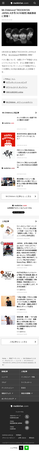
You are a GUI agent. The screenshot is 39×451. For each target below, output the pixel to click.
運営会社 (31, 438)
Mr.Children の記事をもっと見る (18, 196)
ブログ (4, 382)
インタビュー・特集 (28, 377)
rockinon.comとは (7, 435)
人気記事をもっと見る (18, 342)
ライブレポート (26, 382)
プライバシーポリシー (8, 438)
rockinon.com (19, 3)
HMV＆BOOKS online (14, 92)
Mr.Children (13, 55)
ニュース (5, 377)
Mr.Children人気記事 (10, 113)
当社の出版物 (25, 393)
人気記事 (5, 221)
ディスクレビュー (8, 388)
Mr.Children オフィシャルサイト (19, 102)
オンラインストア (8, 399)
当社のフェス (6, 393)
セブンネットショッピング (16, 82)
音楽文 (23, 388)
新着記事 (5, 371)
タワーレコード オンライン (16, 87)
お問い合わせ (22, 438)
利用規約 (18, 435)
